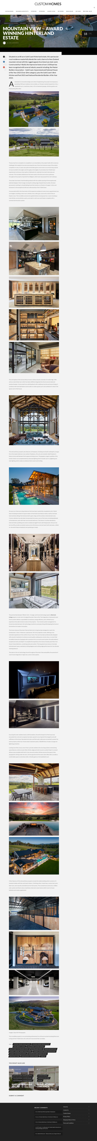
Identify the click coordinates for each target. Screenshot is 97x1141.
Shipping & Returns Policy (69, 1119)
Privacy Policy (66, 1116)
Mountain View (14, 1056)
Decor (40, 1080)
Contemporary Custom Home (22, 1078)
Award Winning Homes (11, 23)
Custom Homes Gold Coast (22, 1044)
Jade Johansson (14, 42)
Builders (23, 23)
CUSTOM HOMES (9, 11)
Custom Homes (42, 1075)
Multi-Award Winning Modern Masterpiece (46, 1111)
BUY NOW (78, 11)
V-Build (43, 1056)
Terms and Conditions (68, 1123)
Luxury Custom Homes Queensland (44, 1051)
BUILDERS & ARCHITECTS (22, 11)
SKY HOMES (61, 11)
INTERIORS (33, 11)
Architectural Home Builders (22, 1075)
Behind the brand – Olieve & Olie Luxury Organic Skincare (49, 1133)
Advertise (65, 1106)
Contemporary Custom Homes (22, 1080)
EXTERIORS (42, 11)
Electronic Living (19, 1046)
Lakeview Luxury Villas (22, 1085)
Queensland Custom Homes (29, 1056)
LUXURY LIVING (51, 11)
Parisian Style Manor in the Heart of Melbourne (48, 1116)
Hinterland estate (37, 1049)
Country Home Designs (35, 23)
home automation (50, 1049)
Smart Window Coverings (46, 1085)
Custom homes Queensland (41, 1044)
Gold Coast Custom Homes (35, 1046)
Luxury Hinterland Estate (18, 1053)
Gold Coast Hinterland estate (19, 1049)
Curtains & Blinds (43, 1078)
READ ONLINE (69, 11)
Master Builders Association (37, 1053)
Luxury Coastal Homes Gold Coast (20, 1051)
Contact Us (66, 1110)
